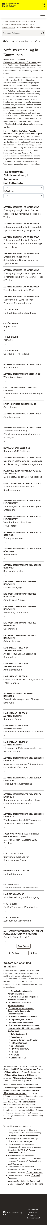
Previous (15, 953)
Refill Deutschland (19, 1043)
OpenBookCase (17, 1046)
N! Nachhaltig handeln (16, 1093)
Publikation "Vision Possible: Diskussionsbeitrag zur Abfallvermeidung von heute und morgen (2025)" (22, 134)
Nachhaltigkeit (12, 1072)
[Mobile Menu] (42, 14)
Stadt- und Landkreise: (13, 183)
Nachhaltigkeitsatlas (23, 1078)
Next (35, 953)
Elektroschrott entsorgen (21, 1141)
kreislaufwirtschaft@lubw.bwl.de (20, 124)
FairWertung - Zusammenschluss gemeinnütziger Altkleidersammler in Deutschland (24, 1028)
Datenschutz (33, 1212)
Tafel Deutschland (19, 1034)
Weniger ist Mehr (36, 1172)
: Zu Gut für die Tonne (34, 1184)
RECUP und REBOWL (20, 1049)
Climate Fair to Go (18, 1058)
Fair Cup (14, 1052)
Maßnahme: (8, 191)
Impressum (33, 1209)
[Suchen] (42, 33)
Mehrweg (15, 1055)
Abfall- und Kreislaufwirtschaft (24, 1136)
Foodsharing (16, 1037)
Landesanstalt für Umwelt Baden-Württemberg (15, 5)
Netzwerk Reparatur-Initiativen (24, 1017)
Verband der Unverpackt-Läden (24, 1040)
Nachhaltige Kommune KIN (18, 1075)
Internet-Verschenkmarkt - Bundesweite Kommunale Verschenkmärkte (21, 1011)
